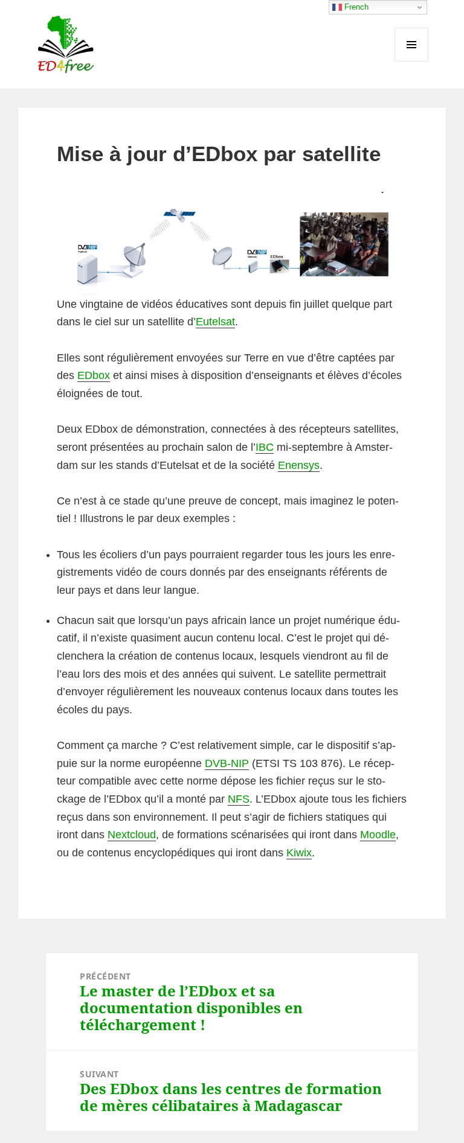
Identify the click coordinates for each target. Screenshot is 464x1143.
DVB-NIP (227, 763)
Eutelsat (215, 322)
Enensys (299, 465)
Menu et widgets (411, 61)
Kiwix (299, 853)
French (355, 6)
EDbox (93, 375)
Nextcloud (132, 835)
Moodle (378, 835)
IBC (265, 447)
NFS (239, 799)
